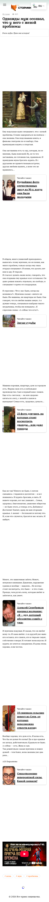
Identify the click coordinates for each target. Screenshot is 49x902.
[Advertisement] (24, 63)
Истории (6, 14)
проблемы (33, 876)
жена (8, 876)
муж (20, 876)
